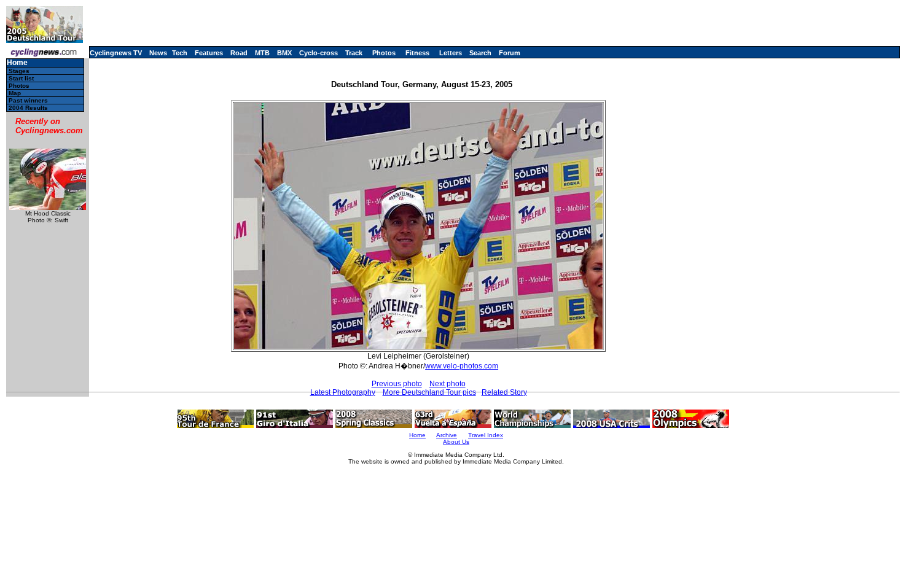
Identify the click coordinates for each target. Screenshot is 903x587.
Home (17, 63)
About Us (456, 441)
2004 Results (28, 107)
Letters (450, 52)
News (158, 52)
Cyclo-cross (318, 52)
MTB (262, 52)
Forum (509, 52)
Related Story (504, 392)
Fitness (417, 52)
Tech (179, 52)
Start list (21, 78)
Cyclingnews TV (116, 52)
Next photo (447, 383)
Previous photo (397, 383)
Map (15, 93)
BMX (284, 52)
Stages (19, 71)
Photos (384, 52)
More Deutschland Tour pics (429, 392)
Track (353, 52)
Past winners (28, 100)
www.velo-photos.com (461, 366)
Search (480, 52)
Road (239, 52)
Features (209, 52)
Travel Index (485, 435)
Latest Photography (342, 392)
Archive (446, 435)
